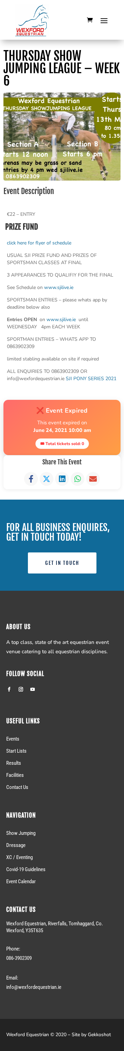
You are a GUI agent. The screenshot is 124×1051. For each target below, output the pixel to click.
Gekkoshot (99, 1034)
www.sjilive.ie (59, 287)
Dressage (15, 845)
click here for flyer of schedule (39, 243)
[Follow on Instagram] (20, 689)
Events (12, 739)
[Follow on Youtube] (32, 689)
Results (13, 763)
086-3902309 (19, 958)
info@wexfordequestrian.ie (33, 987)
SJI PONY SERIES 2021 (91, 378)
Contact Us (17, 787)
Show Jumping (20, 833)
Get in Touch (62, 563)
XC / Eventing (19, 857)
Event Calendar (21, 881)
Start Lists (16, 751)
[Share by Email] (93, 479)
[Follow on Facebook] (8, 689)
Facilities (15, 775)
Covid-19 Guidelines (25, 869)
